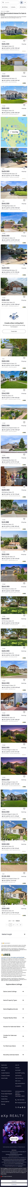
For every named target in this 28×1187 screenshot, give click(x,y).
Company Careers (5, 1075)
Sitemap (3, 1104)
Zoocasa (17, 1067)
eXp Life (17, 1065)
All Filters (6, 7)
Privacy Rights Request (6, 1093)
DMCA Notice (14, 1150)
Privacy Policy (4, 1096)
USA (9, 921)
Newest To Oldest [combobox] (14, 7)
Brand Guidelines (5, 1101)
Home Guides (4, 1078)
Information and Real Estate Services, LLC (12, 958)
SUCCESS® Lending (20, 1072)
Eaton (18, 921)
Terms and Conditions (6, 1091)
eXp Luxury (17, 1080)
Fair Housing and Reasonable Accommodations (14, 1154)
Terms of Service (13, 1152)
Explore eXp (4, 1065)
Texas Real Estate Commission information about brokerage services (14, 1159)
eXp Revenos (18, 1075)
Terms (22, 1172)
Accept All (14, 1181)
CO (13, 921)
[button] (14, 934)
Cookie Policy (4, 1098)
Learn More (20, 1166)
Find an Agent (4, 1067)
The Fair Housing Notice (19, 1163)
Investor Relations (5, 1072)
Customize (14, 1184)
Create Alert (14, 331)
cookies (5, 1168)
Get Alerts (23, 7)
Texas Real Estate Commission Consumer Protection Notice (14, 1160)
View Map (15, 132)
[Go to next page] (20, 924)
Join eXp (3, 1070)
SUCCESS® (18, 1070)
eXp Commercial (19, 1078)
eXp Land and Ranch (20, 1083)
